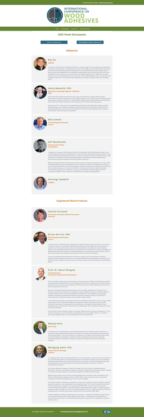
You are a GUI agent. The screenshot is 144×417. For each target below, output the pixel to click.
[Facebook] (104, 411)
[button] (85, 29)
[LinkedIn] (108, 411)
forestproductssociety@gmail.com (74, 412)
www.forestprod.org (106, 2)
